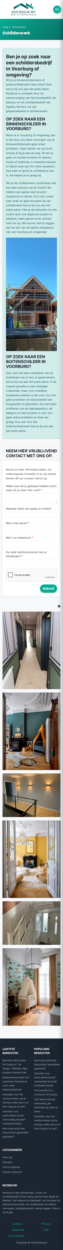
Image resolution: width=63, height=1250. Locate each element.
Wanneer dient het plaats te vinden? (28, 508)
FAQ (46, 1229)
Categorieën (19, 27)
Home (6, 27)
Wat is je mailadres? (19, 537)
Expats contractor (12, 1171)
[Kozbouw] (24, 9)
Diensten (7, 1162)
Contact (17, 1223)
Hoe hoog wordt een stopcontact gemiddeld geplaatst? (15, 1132)
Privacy (46, 1223)
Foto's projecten (11, 1167)
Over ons (7, 1157)
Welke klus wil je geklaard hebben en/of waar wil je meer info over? (31, 488)
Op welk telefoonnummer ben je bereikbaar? (26, 554)
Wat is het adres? (18, 523)
